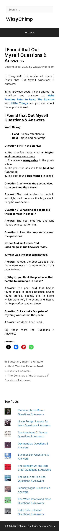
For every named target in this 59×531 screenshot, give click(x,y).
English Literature (32, 361)
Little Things (19, 103)
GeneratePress (47, 526)
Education (14, 361)
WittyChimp (19, 19)
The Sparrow (46, 99)
